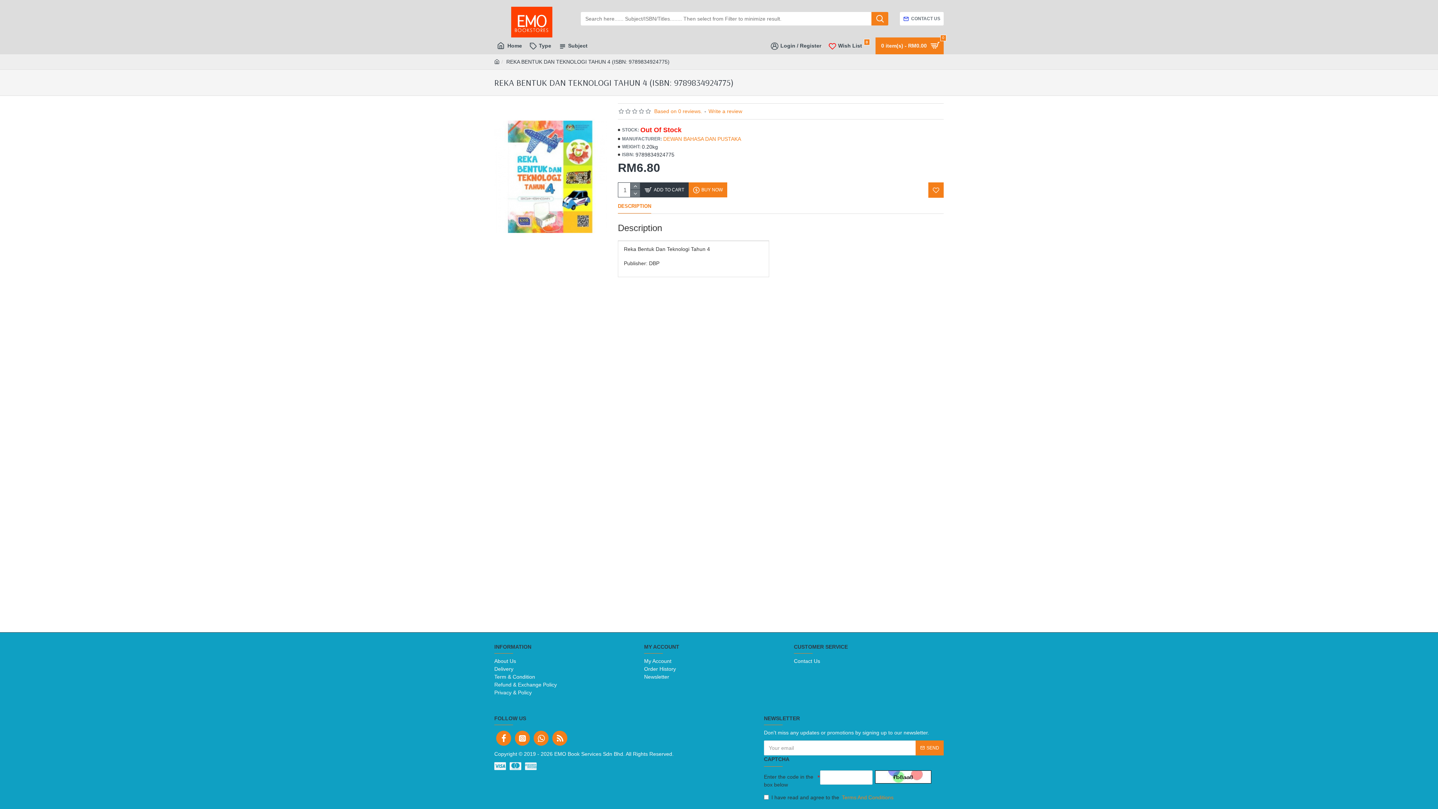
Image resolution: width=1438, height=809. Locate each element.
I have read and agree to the (832, 797)
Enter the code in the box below (788, 781)
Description (634, 206)
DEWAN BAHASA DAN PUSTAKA (702, 139)
